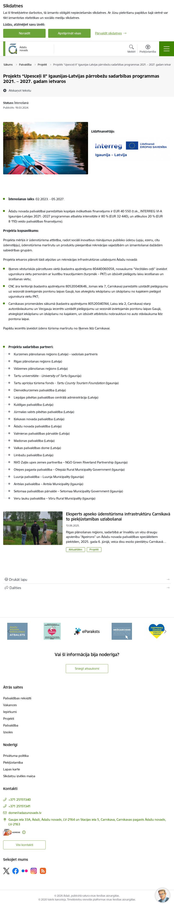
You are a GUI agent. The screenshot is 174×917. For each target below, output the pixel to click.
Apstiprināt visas (69, 33)
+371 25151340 (19, 800)
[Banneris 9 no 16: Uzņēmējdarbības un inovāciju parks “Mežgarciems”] (122, 631)
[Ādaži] (18, 49)
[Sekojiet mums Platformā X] (6, 871)
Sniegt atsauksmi (87, 668)
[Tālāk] (165, 631)
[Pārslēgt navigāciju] (166, 48)
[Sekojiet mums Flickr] (24, 870)
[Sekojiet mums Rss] (43, 871)
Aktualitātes (75, 549)
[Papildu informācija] (23, 832)
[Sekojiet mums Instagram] (34, 871)
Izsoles (8, 732)
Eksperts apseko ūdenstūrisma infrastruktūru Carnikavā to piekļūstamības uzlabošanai (118, 516)
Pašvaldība (10, 725)
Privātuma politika (16, 756)
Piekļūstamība (13, 762)
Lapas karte (11, 769)
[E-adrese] (11, 832)
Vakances (10, 705)
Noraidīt (24, 33)
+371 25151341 (19, 806)
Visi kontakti (24, 845)
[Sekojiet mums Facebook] (15, 871)
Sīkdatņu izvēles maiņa (19, 776)
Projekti (94, 549)
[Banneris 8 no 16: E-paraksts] (87, 631)
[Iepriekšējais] (8, 631)
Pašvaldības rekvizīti (17, 698)
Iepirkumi (10, 712)
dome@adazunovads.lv (24, 813)
